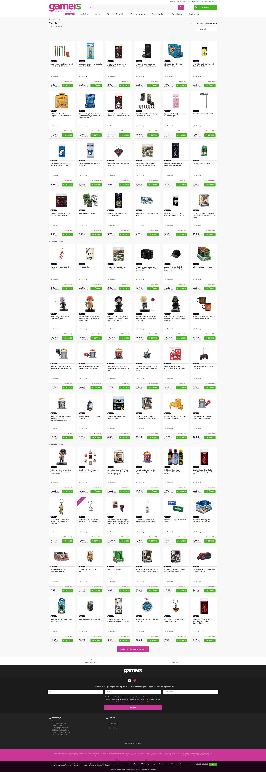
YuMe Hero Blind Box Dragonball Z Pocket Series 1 (60, 115)
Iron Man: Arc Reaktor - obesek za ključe (147, 620)
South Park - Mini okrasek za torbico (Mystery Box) (89, 471)
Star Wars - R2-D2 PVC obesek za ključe (89, 417)
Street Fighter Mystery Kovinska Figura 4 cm (58, 570)
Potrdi (213, 765)
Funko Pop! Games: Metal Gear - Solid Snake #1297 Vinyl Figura (147, 570)
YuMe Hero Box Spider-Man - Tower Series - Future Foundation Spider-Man (60, 418)
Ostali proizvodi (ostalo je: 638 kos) (133, 649)
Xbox (97, 14)
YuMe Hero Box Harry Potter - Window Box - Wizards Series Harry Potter (61, 472)
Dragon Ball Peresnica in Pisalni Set (90, 570)
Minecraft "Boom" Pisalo (201, 164)
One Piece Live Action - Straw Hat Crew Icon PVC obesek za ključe (146, 368)
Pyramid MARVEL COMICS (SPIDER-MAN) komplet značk (146, 164)
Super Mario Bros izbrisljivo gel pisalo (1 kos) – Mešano (61, 65)
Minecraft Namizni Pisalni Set (89, 619)
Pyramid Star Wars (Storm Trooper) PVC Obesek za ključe (118, 115)
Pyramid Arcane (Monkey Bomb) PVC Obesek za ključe (174, 164)
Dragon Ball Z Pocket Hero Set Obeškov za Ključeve (175, 417)
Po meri (205, 764)
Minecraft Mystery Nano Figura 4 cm (147, 214)
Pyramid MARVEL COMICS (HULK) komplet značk (116, 268)
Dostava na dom (57, 725)
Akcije (69, 14)
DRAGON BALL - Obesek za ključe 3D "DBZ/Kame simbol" (89, 521)
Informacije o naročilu (59, 723)
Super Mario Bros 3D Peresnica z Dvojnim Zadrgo (204, 570)
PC (108, 14)
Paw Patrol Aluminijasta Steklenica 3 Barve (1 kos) (202, 521)
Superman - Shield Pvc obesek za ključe (118, 164)
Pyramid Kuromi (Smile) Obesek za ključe (90, 164)
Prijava (174, 1)
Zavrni (198, 764)
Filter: (193, 24)
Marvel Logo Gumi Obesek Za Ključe (60, 268)
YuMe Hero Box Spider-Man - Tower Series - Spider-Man (203, 417)
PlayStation (83, 14)
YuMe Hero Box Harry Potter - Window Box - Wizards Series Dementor (175, 318)
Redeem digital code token (198, 1)
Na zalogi (202, 29)
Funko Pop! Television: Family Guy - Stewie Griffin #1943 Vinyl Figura (204, 215)
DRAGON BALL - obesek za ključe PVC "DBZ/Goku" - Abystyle (59, 521)
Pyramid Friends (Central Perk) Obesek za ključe (203, 65)
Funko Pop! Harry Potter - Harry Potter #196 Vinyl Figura (147, 417)
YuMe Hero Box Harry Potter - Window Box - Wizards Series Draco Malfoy (146, 318)
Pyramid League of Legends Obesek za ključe (117, 214)
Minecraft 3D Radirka (114, 569)
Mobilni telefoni (158, 14)
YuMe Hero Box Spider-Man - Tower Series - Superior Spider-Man (118, 368)
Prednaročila (194, 14)
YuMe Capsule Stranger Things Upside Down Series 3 (147, 115)
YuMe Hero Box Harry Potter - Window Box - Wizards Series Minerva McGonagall (118, 318)
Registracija (183, 1)
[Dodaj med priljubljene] (135, 680)
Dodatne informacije (105, 765)
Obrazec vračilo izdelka (60, 735)
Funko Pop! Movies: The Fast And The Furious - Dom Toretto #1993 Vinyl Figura (118, 472)
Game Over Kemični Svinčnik (203, 114)
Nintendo (120, 14)
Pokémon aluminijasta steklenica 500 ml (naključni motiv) (174, 472)
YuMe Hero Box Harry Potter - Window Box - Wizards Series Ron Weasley (89, 318)
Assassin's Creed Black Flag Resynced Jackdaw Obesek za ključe (146, 66)
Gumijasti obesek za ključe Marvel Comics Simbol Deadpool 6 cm (202, 621)
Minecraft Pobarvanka (87, 213)
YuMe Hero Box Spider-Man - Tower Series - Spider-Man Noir (61, 367)
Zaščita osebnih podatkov (60, 730)
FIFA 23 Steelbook (85, 267)
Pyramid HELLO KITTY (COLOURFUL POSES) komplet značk (174, 368)
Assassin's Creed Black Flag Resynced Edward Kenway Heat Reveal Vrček (147, 269)
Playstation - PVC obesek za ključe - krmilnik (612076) (60, 164)
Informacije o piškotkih (133, 769)
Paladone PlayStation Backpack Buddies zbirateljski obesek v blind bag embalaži (90, 116)
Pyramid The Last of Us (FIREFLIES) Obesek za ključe (174, 214)
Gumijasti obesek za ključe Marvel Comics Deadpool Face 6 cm (204, 472)
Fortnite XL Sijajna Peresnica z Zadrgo (175, 521)
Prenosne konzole (138, 14)
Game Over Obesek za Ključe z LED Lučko (203, 367)
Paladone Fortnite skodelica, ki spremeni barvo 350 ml (204, 318)
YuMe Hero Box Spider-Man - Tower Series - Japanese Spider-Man (147, 472)
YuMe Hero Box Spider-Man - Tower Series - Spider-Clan (89, 367)
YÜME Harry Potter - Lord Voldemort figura (59, 318)
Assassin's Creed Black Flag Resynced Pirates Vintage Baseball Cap (173, 269)
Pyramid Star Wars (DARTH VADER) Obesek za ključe (116, 65)
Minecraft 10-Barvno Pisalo (202, 267)
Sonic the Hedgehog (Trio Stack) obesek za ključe (90, 65)
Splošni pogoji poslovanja (60, 728)
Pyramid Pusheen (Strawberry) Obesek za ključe (175, 115)
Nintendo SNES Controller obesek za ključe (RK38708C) (146, 521)
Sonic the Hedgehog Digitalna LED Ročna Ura (61, 620)
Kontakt (54, 721)
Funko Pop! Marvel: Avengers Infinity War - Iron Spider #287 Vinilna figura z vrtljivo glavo (118, 521)
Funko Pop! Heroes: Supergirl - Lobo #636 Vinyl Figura (175, 570)
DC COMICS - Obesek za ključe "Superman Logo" (175, 620)
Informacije (213, 1)
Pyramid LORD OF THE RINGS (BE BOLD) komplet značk (60, 214)
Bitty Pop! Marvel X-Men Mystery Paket (173, 65)
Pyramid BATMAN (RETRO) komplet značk (116, 417)
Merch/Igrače (176, 14)
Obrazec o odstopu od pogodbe (63, 732)
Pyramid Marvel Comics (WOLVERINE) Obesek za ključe (118, 620)
